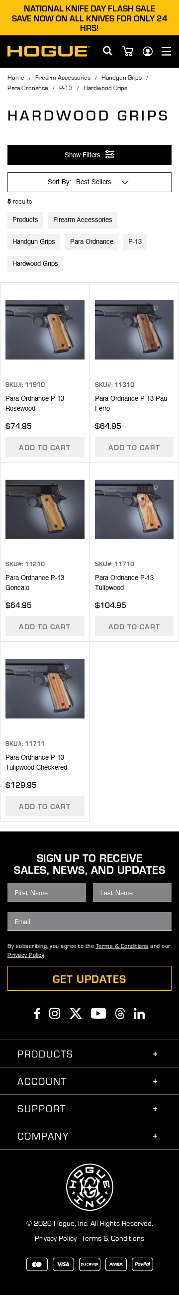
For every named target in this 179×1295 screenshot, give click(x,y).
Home (15, 77)
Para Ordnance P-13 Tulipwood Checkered (36, 763)
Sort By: (60, 182)
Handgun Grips (121, 77)
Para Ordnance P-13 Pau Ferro (131, 404)
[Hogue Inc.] (48, 51)
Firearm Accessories (62, 77)
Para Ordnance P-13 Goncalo (34, 583)
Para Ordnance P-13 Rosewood (34, 404)
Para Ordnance (27, 87)
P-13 (66, 87)
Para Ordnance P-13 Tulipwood (124, 583)
